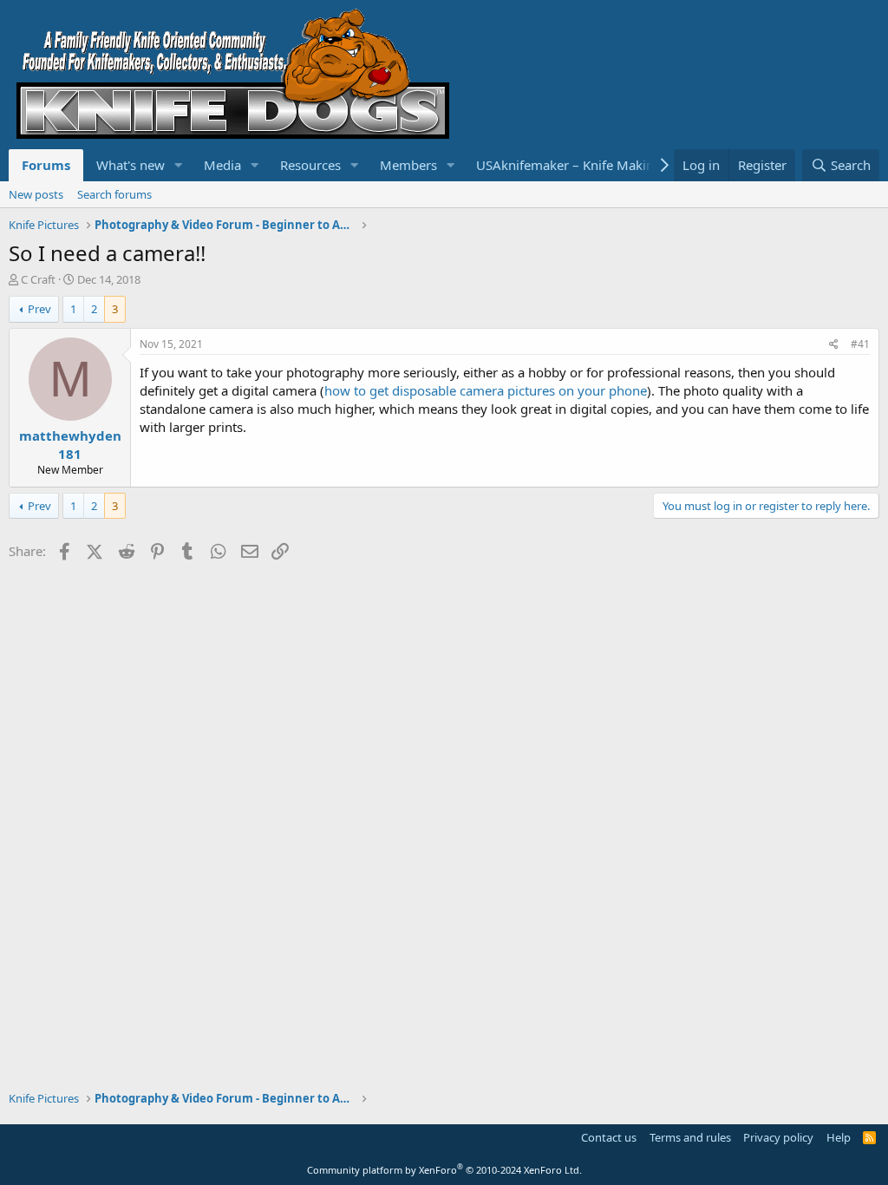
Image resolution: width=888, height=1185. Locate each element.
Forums (46, 164)
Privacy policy (778, 1137)
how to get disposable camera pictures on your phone (485, 390)
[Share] (834, 345)
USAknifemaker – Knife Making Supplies (595, 164)
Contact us (609, 1137)
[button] (178, 165)
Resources (310, 164)
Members (408, 164)
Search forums (114, 194)
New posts (36, 194)
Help (838, 1137)
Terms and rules (690, 1137)
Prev (39, 309)
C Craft (38, 279)
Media (222, 164)
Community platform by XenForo (444, 1169)
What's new (130, 164)
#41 (860, 344)
